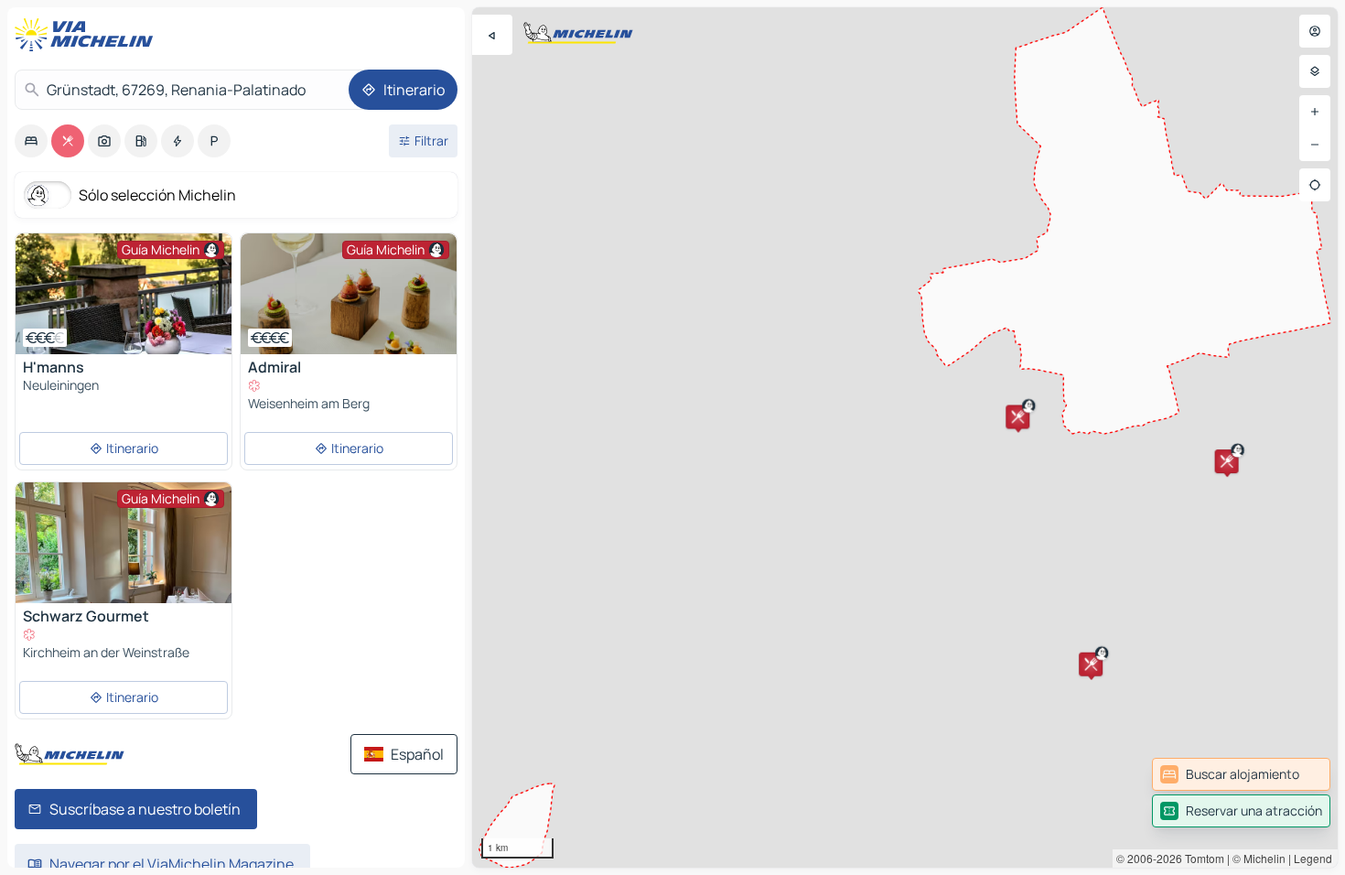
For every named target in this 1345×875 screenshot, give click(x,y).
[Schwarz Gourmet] (123, 590)
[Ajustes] (1314, 71)
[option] (31, 140)
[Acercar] (1314, 111)
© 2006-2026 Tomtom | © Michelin (1201, 858)
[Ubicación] (1314, 184)
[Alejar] (1314, 144)
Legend (1313, 858)
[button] (1017, 416)
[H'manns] (123, 293)
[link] (1241, 774)
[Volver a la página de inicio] (88, 35)
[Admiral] (349, 293)
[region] (905, 437)
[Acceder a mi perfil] (1314, 31)
